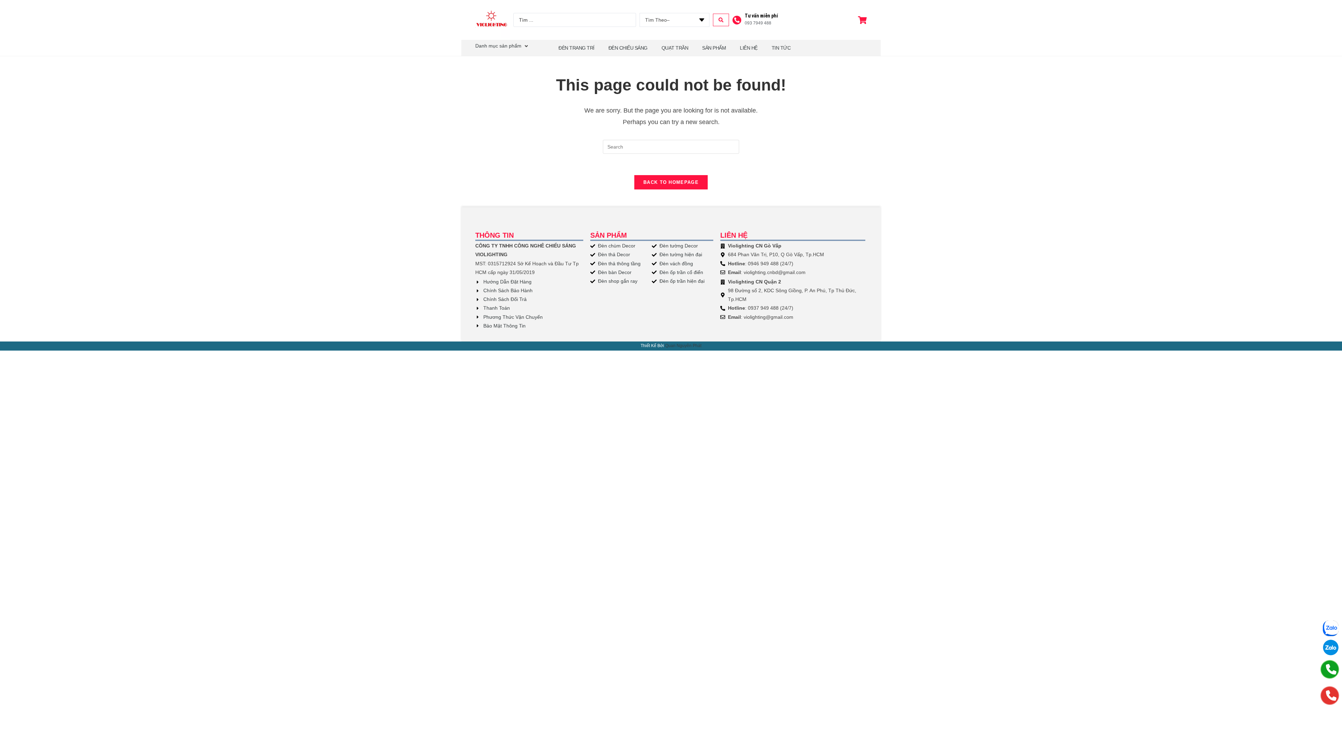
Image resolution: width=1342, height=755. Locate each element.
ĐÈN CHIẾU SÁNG (628, 48)
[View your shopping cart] (863, 20)
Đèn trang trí (576, 48)
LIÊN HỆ (749, 48)
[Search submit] (721, 20)
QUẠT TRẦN (675, 48)
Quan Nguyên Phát (683, 345)
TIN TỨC (781, 48)
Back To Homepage (671, 182)
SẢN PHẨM (714, 48)
